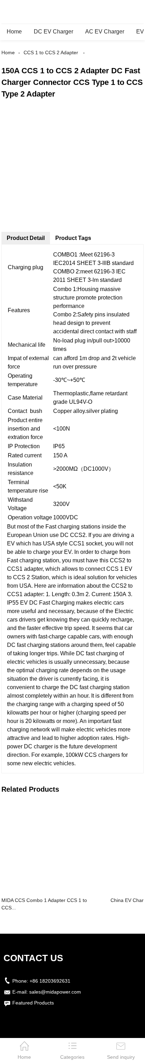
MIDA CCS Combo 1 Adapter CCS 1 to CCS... (44, 903)
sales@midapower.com (55, 992)
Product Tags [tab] (73, 238)
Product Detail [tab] (26, 238)
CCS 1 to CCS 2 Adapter (51, 52)
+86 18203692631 (50, 981)
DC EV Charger (53, 32)
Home (14, 32)
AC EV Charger (104, 32)
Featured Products (33, 1003)
